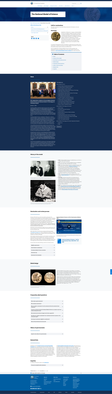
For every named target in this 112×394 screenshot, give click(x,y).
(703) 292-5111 (32, 384)
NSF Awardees (65, 380)
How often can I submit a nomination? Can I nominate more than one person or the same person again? (45, 316)
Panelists (64, 385)
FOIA (54, 392)
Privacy (49, 392)
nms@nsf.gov (46, 362)
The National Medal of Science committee (38, 250)
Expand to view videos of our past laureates (38, 333)
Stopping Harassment (76, 383)
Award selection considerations (36, 247)
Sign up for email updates (36, 386)
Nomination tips (34, 252)
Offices (32, 27)
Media (64, 382)
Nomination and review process (59, 60)
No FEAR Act (60, 392)
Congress (64, 381)
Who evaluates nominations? (36, 303)
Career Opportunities (34, 32)
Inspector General (42, 392)
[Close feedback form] (111, 270)
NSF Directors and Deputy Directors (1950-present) (39, 30)
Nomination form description (36, 255)
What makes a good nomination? (37, 301)
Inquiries (55, 68)
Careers (45, 380)
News (54, 56)
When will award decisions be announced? (38, 321)
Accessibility (72, 392)
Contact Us (45, 384)
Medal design (56, 61)
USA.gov (66, 392)
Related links (55, 67)
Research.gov (75, 387)
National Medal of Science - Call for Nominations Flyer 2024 (70, 241)
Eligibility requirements (35, 245)
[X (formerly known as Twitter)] (33, 388)
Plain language (80, 392)
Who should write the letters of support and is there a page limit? (42, 313)
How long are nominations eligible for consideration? (40, 319)
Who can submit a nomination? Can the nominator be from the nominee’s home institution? (45, 307)
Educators (64, 384)
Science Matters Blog (57, 381)
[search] (80, 3)
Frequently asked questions (58, 63)
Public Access (75, 382)
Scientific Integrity (75, 386)
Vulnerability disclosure (33, 392)
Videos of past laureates (58, 65)
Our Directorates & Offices (48, 381)
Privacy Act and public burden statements (38, 365)
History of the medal (57, 58)
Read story (59, 126)
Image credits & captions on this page (38, 373)
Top (110, 367)
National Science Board (47, 382)
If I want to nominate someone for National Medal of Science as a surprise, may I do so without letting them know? (46, 310)
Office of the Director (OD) (35, 25)
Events (54, 380)
